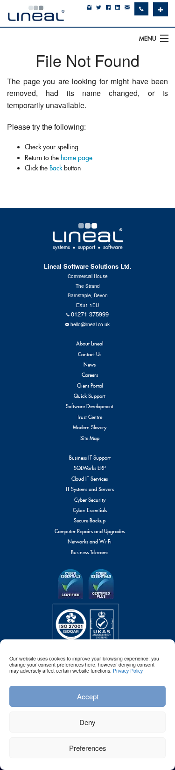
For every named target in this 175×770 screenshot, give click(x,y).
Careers (90, 375)
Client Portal (90, 385)
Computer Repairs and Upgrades (90, 531)
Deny (87, 722)
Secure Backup (89, 520)
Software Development (89, 406)
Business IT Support (90, 458)
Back (55, 168)
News (90, 364)
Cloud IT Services (89, 479)
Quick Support (89, 396)
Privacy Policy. (128, 670)
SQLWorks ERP (89, 468)
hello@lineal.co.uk (90, 324)
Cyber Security (89, 500)
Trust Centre (89, 417)
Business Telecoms (89, 552)
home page (76, 158)
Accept (87, 696)
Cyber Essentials (90, 510)
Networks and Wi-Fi (90, 541)
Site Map (89, 438)
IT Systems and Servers (90, 489)
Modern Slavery (89, 427)
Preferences (87, 748)
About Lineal (89, 343)
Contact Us (89, 354)
